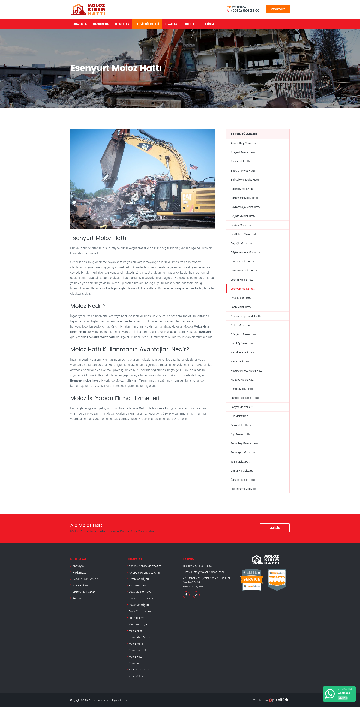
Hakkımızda (101, 24)
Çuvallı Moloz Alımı (140, 592)
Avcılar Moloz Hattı (242, 161)
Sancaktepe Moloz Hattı (245, 398)
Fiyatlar (171, 24)
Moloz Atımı (136, 643)
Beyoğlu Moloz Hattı (242, 243)
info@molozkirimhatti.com (208, 572)
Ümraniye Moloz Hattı (243, 470)
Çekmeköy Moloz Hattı (244, 270)
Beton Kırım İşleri (139, 579)
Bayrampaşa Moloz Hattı (245, 207)
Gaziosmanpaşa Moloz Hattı (247, 316)
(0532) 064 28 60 (245, 10)
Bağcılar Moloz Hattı (243, 170)
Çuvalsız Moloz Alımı (141, 598)
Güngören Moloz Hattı (244, 334)
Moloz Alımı (135, 630)
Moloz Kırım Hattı (98, 700)
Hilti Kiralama (136, 617)
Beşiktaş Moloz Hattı (243, 216)
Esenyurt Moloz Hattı (243, 288)
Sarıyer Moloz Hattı (242, 407)
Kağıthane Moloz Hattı (244, 352)
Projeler (190, 24)
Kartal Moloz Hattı (241, 361)
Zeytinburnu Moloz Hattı (245, 488)
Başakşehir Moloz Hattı (244, 197)
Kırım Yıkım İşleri (138, 624)
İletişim (208, 24)
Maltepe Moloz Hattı (242, 379)
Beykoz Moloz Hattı (242, 225)
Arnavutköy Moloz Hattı (245, 143)
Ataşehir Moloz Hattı (243, 152)
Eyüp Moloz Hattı (241, 298)
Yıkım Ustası (136, 676)
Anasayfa (80, 24)
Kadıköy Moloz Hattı (243, 343)
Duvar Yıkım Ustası (140, 611)
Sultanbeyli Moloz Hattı (244, 443)
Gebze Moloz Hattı (241, 325)
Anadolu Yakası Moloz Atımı (145, 566)
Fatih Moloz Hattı (241, 307)
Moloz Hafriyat (137, 650)
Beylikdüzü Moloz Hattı (244, 234)
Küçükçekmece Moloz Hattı (246, 370)
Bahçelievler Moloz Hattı (245, 179)
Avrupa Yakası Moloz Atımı (144, 572)
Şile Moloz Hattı (240, 416)
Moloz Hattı (135, 656)
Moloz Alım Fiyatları (84, 592)
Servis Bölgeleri (147, 24)
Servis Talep (277, 9)
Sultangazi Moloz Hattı (244, 452)
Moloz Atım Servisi (139, 637)
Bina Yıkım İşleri (138, 585)
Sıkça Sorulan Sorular (85, 579)
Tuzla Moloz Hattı (241, 461)
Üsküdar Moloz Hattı (243, 479)
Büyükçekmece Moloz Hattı (246, 252)
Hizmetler (122, 24)
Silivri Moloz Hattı (241, 425)
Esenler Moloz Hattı (242, 279)
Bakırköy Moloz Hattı (243, 188)
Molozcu (134, 663)
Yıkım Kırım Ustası (139, 669)
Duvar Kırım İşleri (139, 605)
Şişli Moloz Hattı (240, 434)
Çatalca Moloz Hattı (242, 261)
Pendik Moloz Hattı (242, 389)
